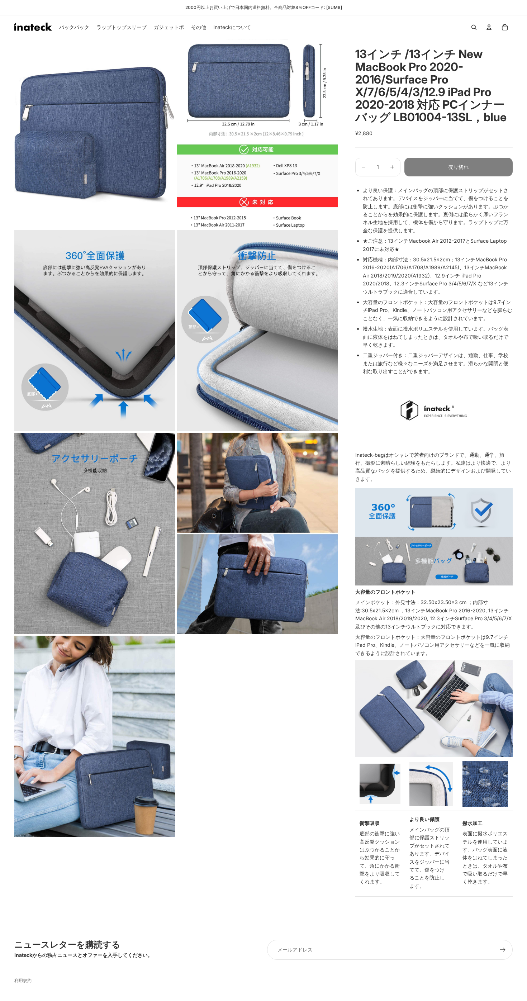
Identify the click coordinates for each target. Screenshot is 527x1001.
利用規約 (23, 980)
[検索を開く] (474, 27)
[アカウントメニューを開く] (489, 27)
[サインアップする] (502, 950)
